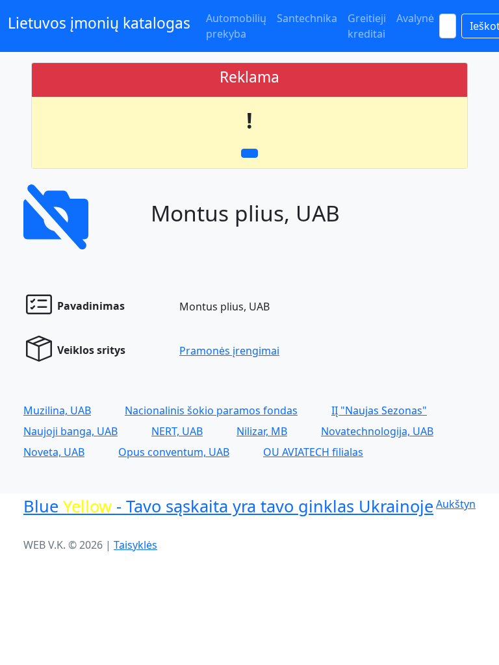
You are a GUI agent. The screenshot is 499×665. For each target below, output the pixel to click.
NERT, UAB (177, 431)
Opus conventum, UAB (173, 452)
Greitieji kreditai (367, 26)
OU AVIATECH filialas (313, 452)
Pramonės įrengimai (229, 351)
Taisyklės (135, 545)
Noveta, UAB (53, 452)
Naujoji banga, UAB (70, 431)
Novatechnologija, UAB (377, 431)
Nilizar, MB (262, 431)
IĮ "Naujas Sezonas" (379, 410)
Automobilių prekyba (236, 26)
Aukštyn (456, 504)
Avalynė (415, 18)
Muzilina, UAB (57, 410)
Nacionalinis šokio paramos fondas (211, 410)
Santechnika (307, 18)
